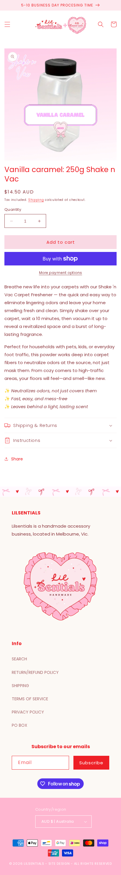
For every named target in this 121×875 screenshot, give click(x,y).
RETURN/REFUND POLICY (35, 672)
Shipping (36, 200)
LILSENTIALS (34, 863)
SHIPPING (20, 686)
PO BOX (19, 725)
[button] (7, 24)
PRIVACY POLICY (28, 712)
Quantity (12, 209)
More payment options (60, 272)
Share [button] (17, 459)
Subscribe (91, 763)
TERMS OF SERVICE (30, 699)
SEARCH (19, 659)
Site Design (59, 863)
